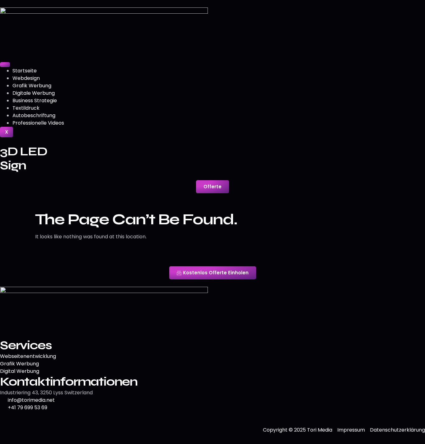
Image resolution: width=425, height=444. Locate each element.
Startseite (24, 70)
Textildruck (26, 108)
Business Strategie (34, 100)
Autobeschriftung (33, 115)
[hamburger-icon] (5, 64)
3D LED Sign (23, 158)
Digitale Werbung (33, 93)
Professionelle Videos (38, 122)
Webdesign (26, 78)
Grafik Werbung (31, 85)
